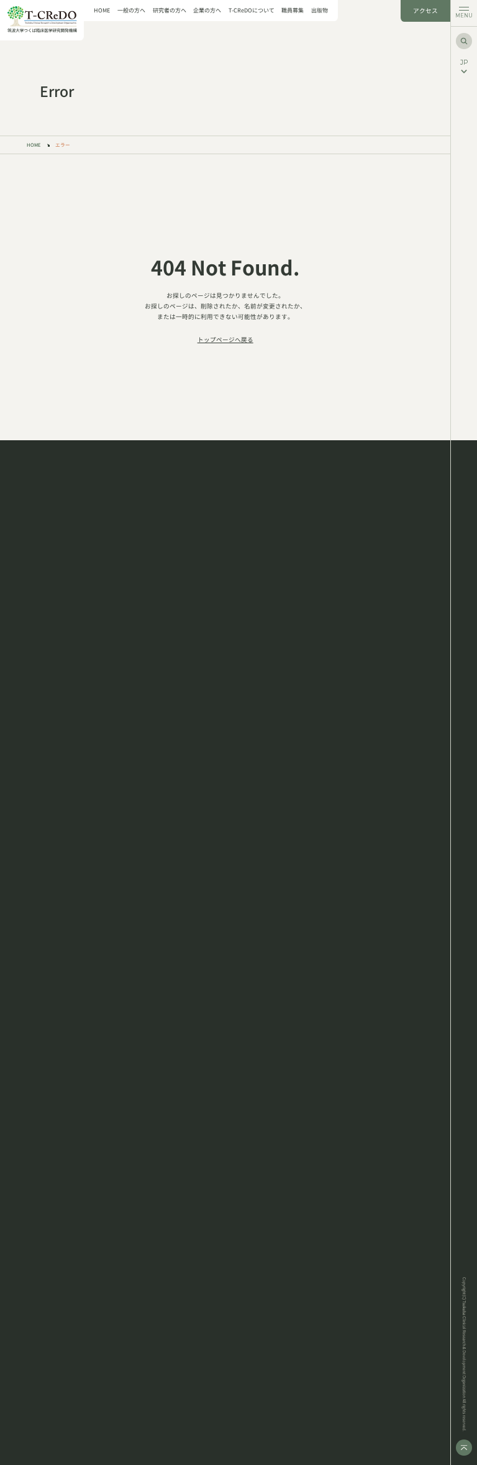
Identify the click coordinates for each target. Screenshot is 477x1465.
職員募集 (292, 10)
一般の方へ (131, 10)
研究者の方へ (169, 10)
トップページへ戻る (225, 339)
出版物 (319, 10)
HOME (102, 10)
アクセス (425, 10)
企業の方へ (207, 10)
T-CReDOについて (252, 10)
